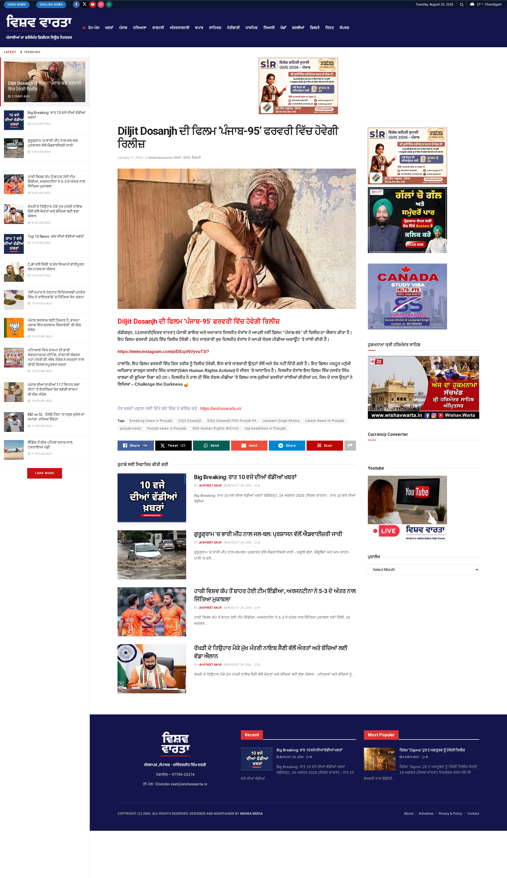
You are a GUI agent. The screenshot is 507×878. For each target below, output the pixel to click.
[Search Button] (461, 4)
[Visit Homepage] (38, 27)
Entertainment (160, 158)
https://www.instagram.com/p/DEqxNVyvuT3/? (163, 351)
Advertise (426, 813)
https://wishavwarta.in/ (220, 408)
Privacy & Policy (450, 813)
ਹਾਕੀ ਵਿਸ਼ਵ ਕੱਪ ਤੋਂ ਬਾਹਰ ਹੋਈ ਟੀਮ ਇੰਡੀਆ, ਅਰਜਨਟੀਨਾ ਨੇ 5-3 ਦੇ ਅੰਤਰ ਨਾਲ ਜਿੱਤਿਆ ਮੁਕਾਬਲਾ (56, 181)
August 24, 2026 (239, 485)
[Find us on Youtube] (92, 4)
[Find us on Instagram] (100, 4)
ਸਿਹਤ (329, 28)
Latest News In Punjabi (325, 421)
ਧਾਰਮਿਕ (252, 28)
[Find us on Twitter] (84, 4)
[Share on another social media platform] (350, 446)
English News (51, 4)
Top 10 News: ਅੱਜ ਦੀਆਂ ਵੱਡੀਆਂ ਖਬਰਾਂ (56, 236)
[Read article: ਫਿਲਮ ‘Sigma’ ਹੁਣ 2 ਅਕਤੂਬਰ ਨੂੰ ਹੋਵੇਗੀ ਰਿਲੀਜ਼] (380, 759)
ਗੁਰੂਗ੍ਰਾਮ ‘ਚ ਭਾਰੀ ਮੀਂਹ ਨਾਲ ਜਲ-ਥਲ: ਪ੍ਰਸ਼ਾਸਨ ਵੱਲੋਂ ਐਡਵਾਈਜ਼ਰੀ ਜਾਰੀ (268, 534)
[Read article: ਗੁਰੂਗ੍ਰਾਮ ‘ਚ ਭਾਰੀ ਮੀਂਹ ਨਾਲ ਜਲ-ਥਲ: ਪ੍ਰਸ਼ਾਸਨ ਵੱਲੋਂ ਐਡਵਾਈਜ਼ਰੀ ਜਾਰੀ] (152, 554)
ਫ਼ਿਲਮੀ (315, 28)
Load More (44, 473)
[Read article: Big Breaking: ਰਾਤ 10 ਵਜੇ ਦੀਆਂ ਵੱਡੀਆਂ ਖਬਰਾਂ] (152, 497)
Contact (473, 813)
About (409, 813)
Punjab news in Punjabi (166, 428)
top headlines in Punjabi (265, 428)
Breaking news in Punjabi (151, 421)
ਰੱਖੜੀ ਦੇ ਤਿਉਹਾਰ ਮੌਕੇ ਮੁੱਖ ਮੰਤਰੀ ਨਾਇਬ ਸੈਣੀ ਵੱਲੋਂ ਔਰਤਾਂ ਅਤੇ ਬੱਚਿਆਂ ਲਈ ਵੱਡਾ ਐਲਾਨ (55, 211)
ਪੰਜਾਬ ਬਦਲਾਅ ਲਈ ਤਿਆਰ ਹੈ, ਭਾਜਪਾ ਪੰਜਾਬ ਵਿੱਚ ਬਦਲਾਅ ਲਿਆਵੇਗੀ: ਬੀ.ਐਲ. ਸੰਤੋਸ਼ (55, 325)
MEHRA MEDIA (251, 813)
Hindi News (17, 4)
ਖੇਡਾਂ (283, 28)
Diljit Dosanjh (190, 421)
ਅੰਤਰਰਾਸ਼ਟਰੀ (179, 28)
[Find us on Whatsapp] (109, 4)
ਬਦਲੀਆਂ (298, 28)
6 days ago (410, 757)
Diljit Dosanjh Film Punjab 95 (232, 421)
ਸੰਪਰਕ (344, 28)
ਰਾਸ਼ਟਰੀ (158, 28)
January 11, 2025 (130, 158)
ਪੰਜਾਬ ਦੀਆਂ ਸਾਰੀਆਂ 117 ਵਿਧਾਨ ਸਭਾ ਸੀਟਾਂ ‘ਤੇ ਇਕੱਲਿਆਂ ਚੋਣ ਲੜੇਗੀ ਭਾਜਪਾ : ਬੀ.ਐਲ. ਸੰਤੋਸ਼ (54, 389)
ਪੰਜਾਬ (123, 28)
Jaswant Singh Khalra (280, 421)
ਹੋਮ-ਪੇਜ (93, 28)
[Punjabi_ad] (298, 86)
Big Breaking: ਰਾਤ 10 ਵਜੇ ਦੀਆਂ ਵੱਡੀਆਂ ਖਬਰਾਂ (245, 477)
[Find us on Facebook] (76, 4)
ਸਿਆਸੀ (269, 28)
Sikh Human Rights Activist (216, 428)
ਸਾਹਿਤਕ (215, 28)
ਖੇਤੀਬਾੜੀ (233, 28)
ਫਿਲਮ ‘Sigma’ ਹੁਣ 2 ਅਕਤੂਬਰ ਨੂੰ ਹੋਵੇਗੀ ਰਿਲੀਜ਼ (432, 750)
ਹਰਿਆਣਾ (140, 28)
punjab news (130, 428)
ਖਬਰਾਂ (109, 28)
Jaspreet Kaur (210, 485)
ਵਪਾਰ (199, 28)
